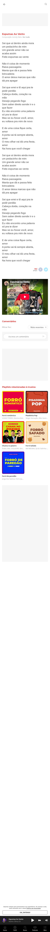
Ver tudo (26, 37)
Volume (46, 920)
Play (32, 920)
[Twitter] (46, 269)
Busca (25, 930)
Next (39, 920)
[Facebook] (40, 269)
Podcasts (35, 930)
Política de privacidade (34, 908)
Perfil (15, 930)
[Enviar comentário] (43, 336)
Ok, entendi (25, 912)
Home (5, 930)
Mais (45, 930)
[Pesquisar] (46, 4)
